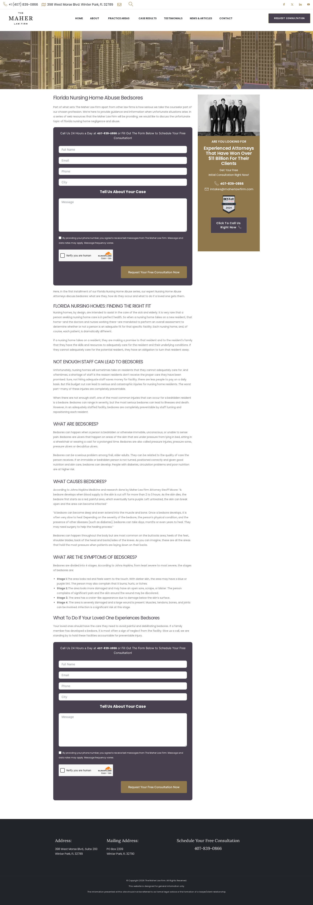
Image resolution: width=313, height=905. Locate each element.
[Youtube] (308, 4)
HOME (79, 18)
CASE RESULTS (148, 18)
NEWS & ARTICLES (201, 18)
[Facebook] (284, 4)
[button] (131, 4)
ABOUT (94, 18)
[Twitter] (292, 4)
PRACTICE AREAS (119, 18)
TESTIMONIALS (173, 18)
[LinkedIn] (300, 4)
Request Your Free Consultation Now (154, 272)
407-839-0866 (107, 133)
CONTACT (225, 18)
